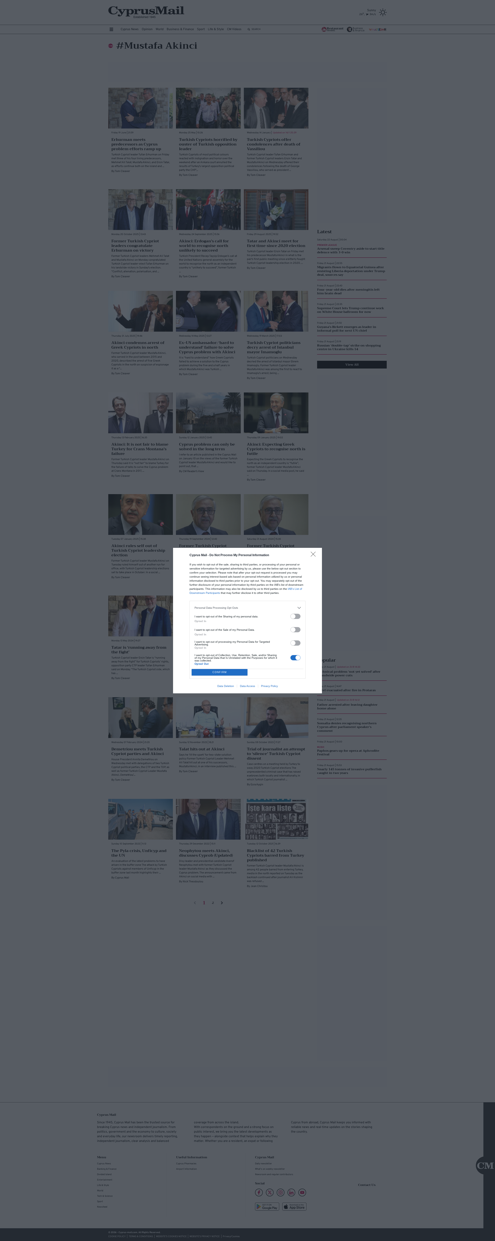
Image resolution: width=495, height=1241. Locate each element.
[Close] (314, 555)
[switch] (295, 616)
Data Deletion (225, 686)
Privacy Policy (269, 686)
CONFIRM (220, 672)
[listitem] (247, 608)
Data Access (247, 686)
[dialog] (247, 620)
